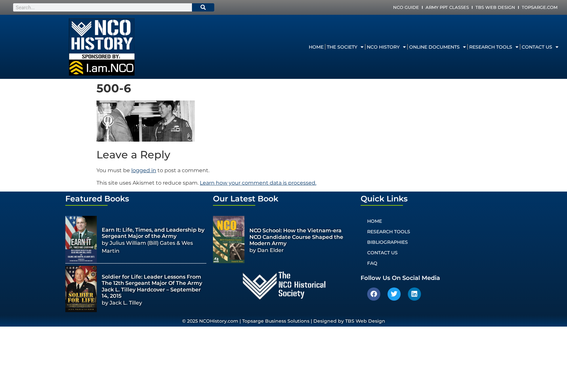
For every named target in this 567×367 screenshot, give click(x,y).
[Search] (203, 7)
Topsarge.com (539, 7)
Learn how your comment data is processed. (258, 183)
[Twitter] (394, 294)
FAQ (372, 263)
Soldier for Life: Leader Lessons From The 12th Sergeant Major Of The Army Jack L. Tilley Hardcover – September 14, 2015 (152, 286)
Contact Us (537, 47)
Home (316, 47)
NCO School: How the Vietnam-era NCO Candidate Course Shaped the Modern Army (296, 236)
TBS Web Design (495, 7)
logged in (143, 170)
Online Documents (434, 47)
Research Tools (490, 47)
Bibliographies (387, 242)
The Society (342, 47)
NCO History (383, 47)
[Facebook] (373, 294)
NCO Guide (406, 7)
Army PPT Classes (447, 7)
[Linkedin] (414, 294)
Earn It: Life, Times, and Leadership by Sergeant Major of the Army (153, 233)
